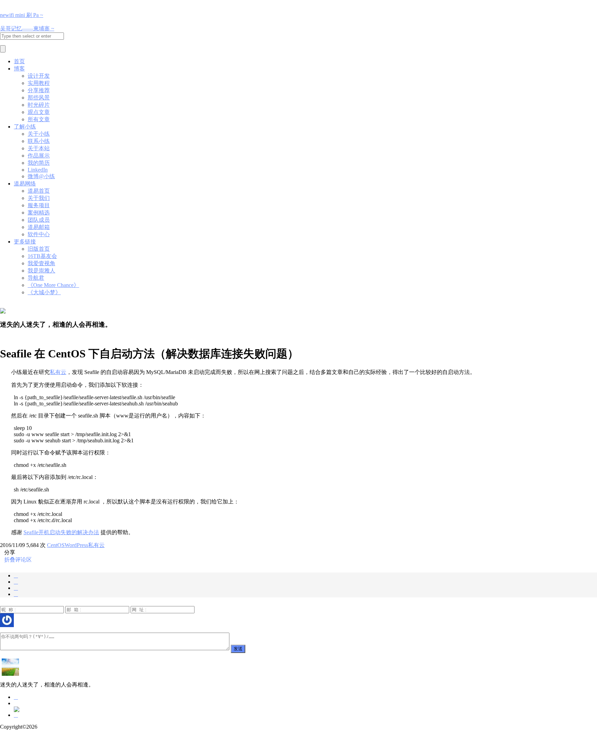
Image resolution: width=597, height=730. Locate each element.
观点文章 (39, 112)
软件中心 (39, 234)
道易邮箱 (39, 227)
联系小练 (39, 141)
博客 (19, 68)
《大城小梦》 (44, 292)
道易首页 (39, 191)
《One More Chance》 (53, 285)
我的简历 (39, 163)
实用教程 (39, 83)
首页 (19, 61)
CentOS (56, 545)
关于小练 (39, 134)
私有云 (58, 372)
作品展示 (39, 156)
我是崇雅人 (41, 270)
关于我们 (39, 198)
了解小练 (25, 126)
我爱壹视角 (41, 263)
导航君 (36, 278)
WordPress (76, 545)
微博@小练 (41, 176)
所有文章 (39, 119)
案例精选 (39, 212)
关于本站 (39, 148)
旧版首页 (39, 249)
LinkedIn (38, 170)
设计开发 (39, 76)
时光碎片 (39, 105)
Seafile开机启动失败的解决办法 (61, 532)
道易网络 (25, 183)
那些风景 (39, 97)
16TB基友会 (42, 256)
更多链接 (25, 241)
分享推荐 (39, 90)
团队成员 (39, 220)
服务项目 (39, 205)
